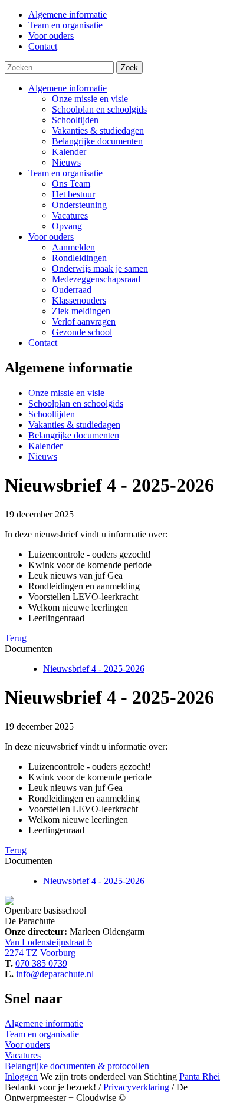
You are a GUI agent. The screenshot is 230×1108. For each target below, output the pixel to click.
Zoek (129, 67)
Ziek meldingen (81, 311)
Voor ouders (51, 237)
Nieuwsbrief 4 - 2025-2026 (93, 669)
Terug (16, 638)
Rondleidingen (79, 258)
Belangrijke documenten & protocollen (77, 1066)
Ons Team (71, 184)
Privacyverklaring (136, 1087)
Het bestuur (73, 194)
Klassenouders (79, 300)
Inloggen (21, 1076)
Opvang (67, 226)
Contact (42, 343)
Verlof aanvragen (84, 321)
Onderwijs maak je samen (100, 268)
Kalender (69, 152)
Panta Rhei (199, 1076)
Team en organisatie (65, 173)
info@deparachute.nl (55, 974)
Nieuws (66, 162)
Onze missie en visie (90, 99)
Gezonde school (82, 332)
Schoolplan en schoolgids (99, 109)
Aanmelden (73, 247)
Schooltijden (75, 120)
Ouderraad (71, 290)
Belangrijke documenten (97, 141)
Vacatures (70, 215)
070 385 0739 (41, 963)
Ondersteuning (79, 205)
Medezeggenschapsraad (96, 279)
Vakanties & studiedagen (98, 131)
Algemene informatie (67, 88)
